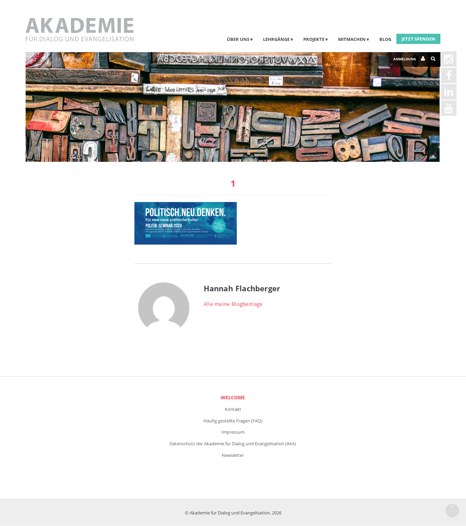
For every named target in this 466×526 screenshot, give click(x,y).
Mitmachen (352, 39)
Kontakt (233, 409)
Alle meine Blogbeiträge (233, 303)
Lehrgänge (276, 39)
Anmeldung (404, 59)
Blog (385, 39)
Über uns (238, 39)
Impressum (233, 432)
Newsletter (233, 455)
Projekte (313, 39)
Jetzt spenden (418, 39)
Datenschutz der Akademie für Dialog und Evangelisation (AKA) (233, 443)
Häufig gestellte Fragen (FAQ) (232, 421)
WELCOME (233, 397)
